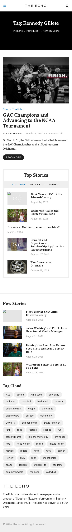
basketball (42, 401)
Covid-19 (10, 422)
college (30, 415)
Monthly (37, 184)
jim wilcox (60, 437)
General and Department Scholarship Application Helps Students (47, 244)
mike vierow (23, 443)
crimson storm (29, 422)
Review (9, 458)
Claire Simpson (14, 133)
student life (40, 465)
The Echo (36, 6)
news (37, 451)
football (33, 430)
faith (8, 430)
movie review (57, 443)
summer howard (14, 472)
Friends (47, 430)
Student (23, 465)
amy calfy (54, 394)
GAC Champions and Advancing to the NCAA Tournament (29, 120)
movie (39, 443)
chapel (31, 408)
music (23, 451)
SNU (33, 458)
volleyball (51, 472)
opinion (61, 451)
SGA (22, 458)
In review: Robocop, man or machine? (33, 227)
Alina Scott (36, 394)
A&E (8, 394)
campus (59, 401)
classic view (12, 415)
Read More (13, 157)
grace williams (13, 437)
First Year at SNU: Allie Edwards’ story (46, 196)
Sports (7, 109)
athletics (10, 401)
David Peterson (52, 422)
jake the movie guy (38, 437)
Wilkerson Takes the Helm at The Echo (45, 212)
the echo (34, 472)
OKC (48, 451)
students (58, 465)
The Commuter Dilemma (41, 264)
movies (10, 451)
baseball (26, 401)
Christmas (47, 408)
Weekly (54, 184)
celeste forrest (14, 408)
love (8, 443)
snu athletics (49, 458)
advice (20, 394)
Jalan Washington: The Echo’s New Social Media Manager (46, 329)
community (46, 415)
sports (9, 465)
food (19, 430)
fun (59, 430)
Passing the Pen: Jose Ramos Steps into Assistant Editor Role (45, 349)
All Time (18, 184)
